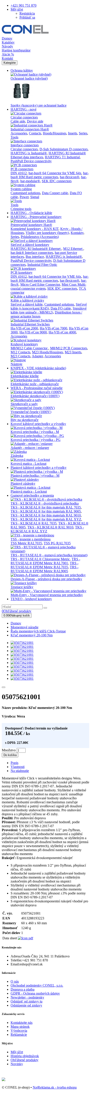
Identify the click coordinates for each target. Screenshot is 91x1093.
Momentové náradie (24, 627)
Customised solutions (25, 193)
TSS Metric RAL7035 (26, 543)
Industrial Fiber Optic (42, 264)
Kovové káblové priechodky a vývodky (38, 424)
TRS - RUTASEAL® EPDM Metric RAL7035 (44, 565)
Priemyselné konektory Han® (31, 225)
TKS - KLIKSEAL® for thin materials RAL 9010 (46, 515)
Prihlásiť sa (27, 17)
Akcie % (8, 54)
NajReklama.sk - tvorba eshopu (55, 1087)
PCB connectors (22, 169)
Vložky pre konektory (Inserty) (47, 233)
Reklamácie (19, 1034)
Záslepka (17, 455)
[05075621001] (22, 643)
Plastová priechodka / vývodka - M (35, 475)
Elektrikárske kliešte (25, 376)
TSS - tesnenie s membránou (31, 539)
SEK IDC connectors (57, 181)
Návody (7, 46)
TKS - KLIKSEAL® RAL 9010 (50, 527)
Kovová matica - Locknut (28, 463)
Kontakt (7, 58)
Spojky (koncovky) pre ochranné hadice (38, 105)
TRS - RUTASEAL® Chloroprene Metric (40, 559)
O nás (15, 981)
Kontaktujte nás (21, 1022)
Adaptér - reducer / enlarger (30, 448)
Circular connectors (24, 117)
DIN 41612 (19, 173)
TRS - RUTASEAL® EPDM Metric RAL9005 (44, 569)
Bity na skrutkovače (24, 420)
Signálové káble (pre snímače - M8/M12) (49, 310)
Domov (7, 38)
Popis (14, 763)
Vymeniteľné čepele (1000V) (31, 412)
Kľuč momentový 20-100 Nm (32, 635)
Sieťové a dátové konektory (30, 245)
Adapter (37, 356)
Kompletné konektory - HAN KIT (35, 229)
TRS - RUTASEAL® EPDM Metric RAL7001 (45, 561)
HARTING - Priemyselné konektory (36, 217)
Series (83, 133)
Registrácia (27, 13)
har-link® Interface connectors (32, 253)
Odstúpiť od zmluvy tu (26, 1001)
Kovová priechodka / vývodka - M (35, 432)
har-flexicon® (69, 177)
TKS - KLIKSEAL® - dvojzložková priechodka (45, 503)
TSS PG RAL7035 (57, 543)
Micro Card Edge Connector (40, 284)
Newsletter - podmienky (27, 997)
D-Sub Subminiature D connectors (64, 149)
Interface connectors (25, 145)
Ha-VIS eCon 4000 (62, 332)
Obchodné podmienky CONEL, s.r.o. (37, 985)
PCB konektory (21, 272)
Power (24, 197)
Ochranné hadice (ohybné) (29, 78)
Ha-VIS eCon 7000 (53, 328)
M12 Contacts (20, 352)
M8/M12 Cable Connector (29, 348)
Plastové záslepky (23, 483)
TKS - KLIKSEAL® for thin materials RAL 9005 (46, 511)
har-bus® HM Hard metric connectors (50, 175)
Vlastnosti (18, 767)
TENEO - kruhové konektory (31, 599)
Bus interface (35, 256)
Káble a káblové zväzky (27, 300)
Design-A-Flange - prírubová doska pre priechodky (46, 579)
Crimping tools (21, 209)
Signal (34, 197)
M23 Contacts (20, 356)
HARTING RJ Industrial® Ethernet (36, 249)
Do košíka (10, 755)
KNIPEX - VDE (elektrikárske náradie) (38, 368)
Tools (14, 137)
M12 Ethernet (73, 249)
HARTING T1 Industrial (62, 157)
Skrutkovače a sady (24, 404)
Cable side (18, 121)
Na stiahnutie (20, 771)
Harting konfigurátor (16, 50)
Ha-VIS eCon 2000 (24, 328)
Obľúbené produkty (24, 1060)
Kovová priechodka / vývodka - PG (36, 440)
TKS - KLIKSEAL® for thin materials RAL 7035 (46, 507)
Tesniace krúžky (22, 587)
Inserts (72, 133)
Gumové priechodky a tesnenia (32, 495)
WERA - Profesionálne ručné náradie (37, 388)
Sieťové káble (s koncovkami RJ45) (49, 306)
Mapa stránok (20, 1026)
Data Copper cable (55, 193)
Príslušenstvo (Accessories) (40, 237)
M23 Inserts (73, 352)
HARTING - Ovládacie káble (31, 213)
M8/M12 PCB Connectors (68, 348)
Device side (35, 121)
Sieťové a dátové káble (27, 304)
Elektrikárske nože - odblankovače (35, 384)
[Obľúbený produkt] (3, 687)
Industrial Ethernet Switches (30, 324)
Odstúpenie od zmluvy (26, 1005)
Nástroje (16, 364)
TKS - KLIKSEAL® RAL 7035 (34, 523)
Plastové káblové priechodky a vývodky (38, 467)
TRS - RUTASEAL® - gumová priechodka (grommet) (49, 555)
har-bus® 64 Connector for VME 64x (54, 173)
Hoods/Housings (54, 133)
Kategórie (10, 62)
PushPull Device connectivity (31, 161)
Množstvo (9, 750)
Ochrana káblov (22, 70)
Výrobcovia (19, 1030)
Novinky (17, 1064)
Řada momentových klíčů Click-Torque (38, 631)
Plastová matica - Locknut (29, 491)
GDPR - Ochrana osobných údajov (35, 993)
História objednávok (25, 1056)
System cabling (21, 189)
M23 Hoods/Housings (47, 352)
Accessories (19, 133)
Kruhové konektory (24, 344)
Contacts (35, 133)
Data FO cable (61, 308)
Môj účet (17, 1052)
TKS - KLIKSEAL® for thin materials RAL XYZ (46, 519)
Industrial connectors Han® (30, 129)
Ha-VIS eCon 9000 (33, 332)
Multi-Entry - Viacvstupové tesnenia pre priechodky (47, 595)
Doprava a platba (22, 989)
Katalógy (8, 42)
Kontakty (77, 233)
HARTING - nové (23, 109)
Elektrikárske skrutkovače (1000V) (35, 396)
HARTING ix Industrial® (29, 153)
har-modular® (30, 181)
